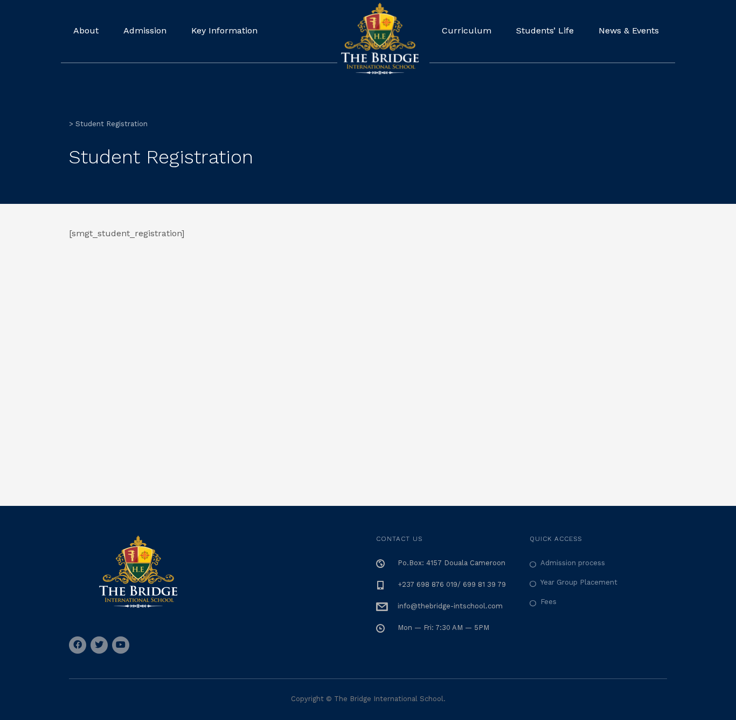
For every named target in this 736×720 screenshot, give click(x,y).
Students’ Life (545, 30)
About (86, 30)
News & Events (629, 30)
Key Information (224, 30)
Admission (144, 30)
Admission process (572, 563)
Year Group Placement (578, 582)
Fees (548, 602)
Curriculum (466, 30)
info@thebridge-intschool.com (450, 606)
